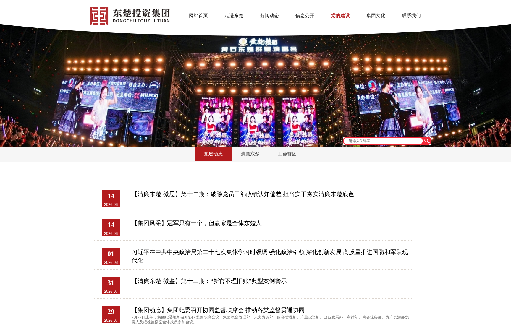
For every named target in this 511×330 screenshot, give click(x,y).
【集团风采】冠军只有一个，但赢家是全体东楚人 (197, 223)
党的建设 (340, 15)
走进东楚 (233, 15)
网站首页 (198, 15)
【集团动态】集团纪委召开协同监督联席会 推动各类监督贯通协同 (218, 310)
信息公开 (304, 15)
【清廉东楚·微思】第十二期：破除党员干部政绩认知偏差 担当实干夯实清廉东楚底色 (243, 194)
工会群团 (287, 153)
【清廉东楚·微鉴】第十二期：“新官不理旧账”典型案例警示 (209, 281)
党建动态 (213, 153)
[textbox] (382, 141)
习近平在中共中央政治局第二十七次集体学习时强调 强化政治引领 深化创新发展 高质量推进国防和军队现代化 (270, 256)
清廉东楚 (250, 153)
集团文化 (375, 15)
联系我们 (411, 15)
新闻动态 (269, 15)
